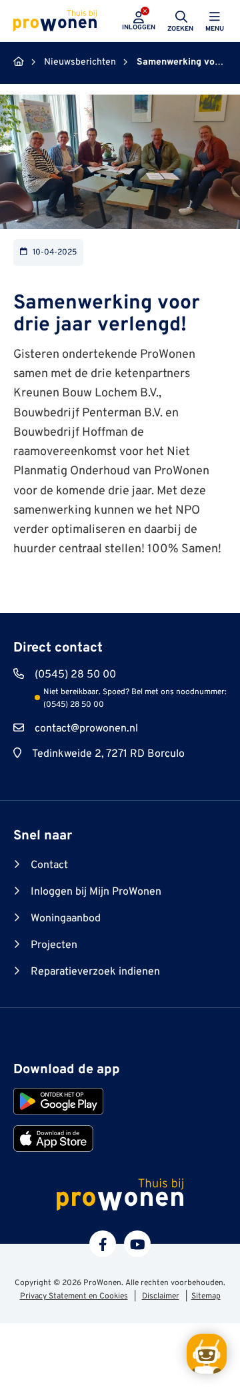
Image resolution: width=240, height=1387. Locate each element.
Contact (49, 865)
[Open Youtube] (137, 1243)
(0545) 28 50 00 (75, 675)
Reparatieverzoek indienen (95, 972)
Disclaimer (160, 1296)
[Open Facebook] (102, 1243)
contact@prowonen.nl (86, 728)
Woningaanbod (66, 918)
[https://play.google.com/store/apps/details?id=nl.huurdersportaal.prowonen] (58, 1101)
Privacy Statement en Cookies (74, 1296)
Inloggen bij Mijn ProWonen (96, 892)
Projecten (54, 945)
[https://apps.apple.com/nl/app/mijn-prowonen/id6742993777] (53, 1138)
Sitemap (206, 1296)
